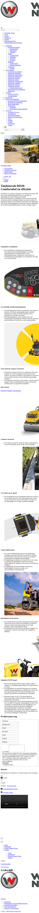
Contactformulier (5, 864)
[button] (10, 41)
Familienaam (6, 724)
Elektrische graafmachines (15, 81)
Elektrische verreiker (14, 84)
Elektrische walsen (13, 80)
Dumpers (12, 60)
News (9, 119)
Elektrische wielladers (14, 83)
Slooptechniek (14, 63)
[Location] (2, 870)
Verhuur (8, 93)
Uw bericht (5, 751)
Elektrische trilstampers (14, 76)
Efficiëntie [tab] (4, 390)
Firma (4, 728)
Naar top (3, 899)
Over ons (8, 110)
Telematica (13, 107)
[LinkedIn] (12, 870)
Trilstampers (13, 50)
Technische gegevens (10, 170)
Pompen (12, 68)
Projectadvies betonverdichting (18, 109)
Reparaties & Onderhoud (15, 102)
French (16, 42)
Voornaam (5, 721)
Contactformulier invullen (10, 789)
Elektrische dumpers (14, 86)
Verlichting (11, 67)
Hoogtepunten (8, 168)
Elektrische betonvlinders (15, 75)
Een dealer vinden (9, 33)
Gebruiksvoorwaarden (10, 905)
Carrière (6, 39)
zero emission (10, 70)
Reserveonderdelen (13, 104)
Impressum (7, 902)
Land (4, 735)
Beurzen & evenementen (15, 117)
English (6, 42)
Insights (10, 120)
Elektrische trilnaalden (14, 73)
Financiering (11, 106)
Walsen (10, 54)
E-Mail (4, 738)
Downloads (11, 123)
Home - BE (7, 176)
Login (6, 34)
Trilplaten (12, 52)
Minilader (11, 62)
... (4, 178)
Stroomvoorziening (15, 65)
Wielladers (13, 57)
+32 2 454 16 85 (11, 786)
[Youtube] (10, 870)
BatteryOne (11, 91)
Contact (6, 36)
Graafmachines (14, 55)
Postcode (5, 731)
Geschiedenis (12, 114)
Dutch (20, 42)
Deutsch (11, 42)
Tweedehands (8, 97)
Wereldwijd (7, 38)
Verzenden (5, 763)
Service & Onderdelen (12, 99)
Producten (9, 46)
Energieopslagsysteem (16, 88)
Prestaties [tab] (9, 390)
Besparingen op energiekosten (16, 89)
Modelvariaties (8, 172)
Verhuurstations (12, 96)
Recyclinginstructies (10, 907)
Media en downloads (10, 173)
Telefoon (4, 742)
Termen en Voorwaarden (11, 908)
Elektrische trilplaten (14, 78)
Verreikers (13, 59)
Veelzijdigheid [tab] (17, 390)
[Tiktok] (8, 870)
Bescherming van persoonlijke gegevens (15, 903)
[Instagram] (4, 870)
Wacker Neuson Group (11, 848)
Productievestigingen (14, 115)
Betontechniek (14, 49)
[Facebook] (6, 870)
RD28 (6, 181)
